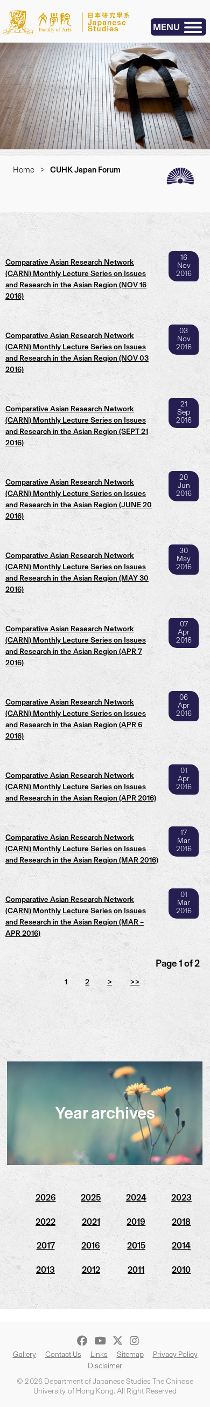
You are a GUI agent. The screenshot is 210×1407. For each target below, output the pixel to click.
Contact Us (63, 1354)
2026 (46, 1197)
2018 (181, 1222)
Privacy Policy (175, 1354)
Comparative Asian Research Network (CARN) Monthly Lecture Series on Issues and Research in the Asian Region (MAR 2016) (81, 849)
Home (23, 170)
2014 (181, 1245)
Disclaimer (105, 1365)
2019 (136, 1222)
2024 (136, 1197)
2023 (181, 1197)
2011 (136, 1270)
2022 (45, 1222)
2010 (181, 1270)
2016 (90, 1245)
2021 (91, 1222)
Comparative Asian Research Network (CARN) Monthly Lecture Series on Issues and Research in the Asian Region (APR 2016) (80, 787)
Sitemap (130, 1354)
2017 (46, 1245)
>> (134, 982)
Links (99, 1354)
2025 (91, 1197)
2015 (136, 1245)
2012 (91, 1270)
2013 (45, 1270)
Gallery (24, 1354)
